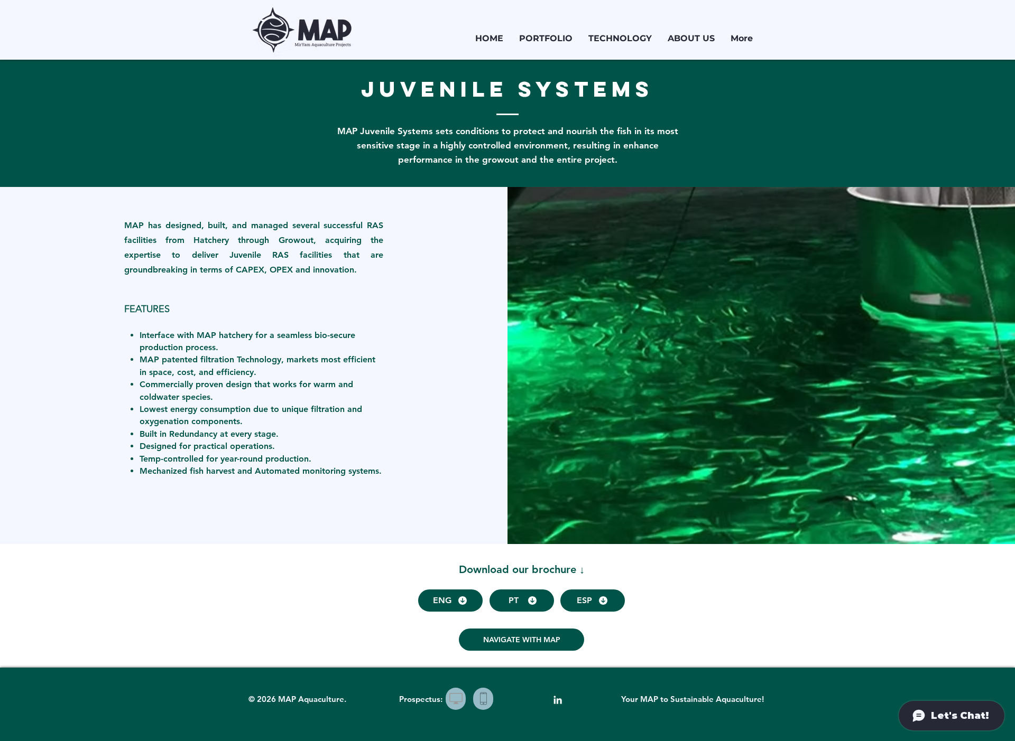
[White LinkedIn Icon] (558, 700)
